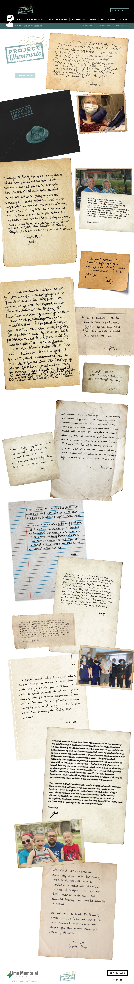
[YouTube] (120, 979)
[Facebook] (114, 979)
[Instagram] (117, 979)
